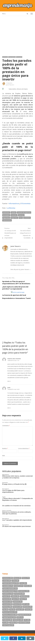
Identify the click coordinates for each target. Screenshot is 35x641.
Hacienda (25, 596)
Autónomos (5, 57)
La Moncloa (11, 208)
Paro (20, 218)
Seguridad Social (24, 614)
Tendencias (7, 620)
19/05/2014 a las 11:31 (13, 360)
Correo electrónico (23, 448)
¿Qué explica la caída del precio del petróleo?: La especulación (15, 288)
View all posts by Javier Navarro (20, 269)
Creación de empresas (24, 212)
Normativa (17, 607)
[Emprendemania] (17, 5)
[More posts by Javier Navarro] (3, 85)
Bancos (17, 578)
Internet (17, 604)
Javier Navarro (10, 85)
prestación (27, 218)
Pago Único (6, 218)
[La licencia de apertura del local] (17, 292)
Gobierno (15, 596)
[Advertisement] (17, 35)
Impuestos (7, 601)
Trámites (13, 622)
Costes (15, 580)
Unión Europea (24, 622)
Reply (9, 381)
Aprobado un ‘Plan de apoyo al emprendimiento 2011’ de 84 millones (16, 282)
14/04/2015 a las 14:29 (13, 389)
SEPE (20, 617)
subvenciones (7, 220)
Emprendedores (12, 57)
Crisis (23, 583)
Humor (15, 599)
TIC (27, 620)
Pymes (20, 609)
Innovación (7, 604)
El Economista (25, 203)
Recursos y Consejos (10, 614)
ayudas (13, 212)
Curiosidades (7, 586)
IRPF (26, 604)
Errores (28, 586)
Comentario (6, 425)
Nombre (5, 448)
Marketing (7, 607)
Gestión (6, 596)
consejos (6, 580)
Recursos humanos (10, 612)
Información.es (14, 203)
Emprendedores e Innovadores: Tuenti (16, 298)
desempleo (6, 215)
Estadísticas (24, 591)
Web (3, 455)
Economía (18, 586)
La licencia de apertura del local (14, 295)
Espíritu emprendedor (10, 588)
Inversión (14, 215)
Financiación (19, 57)
